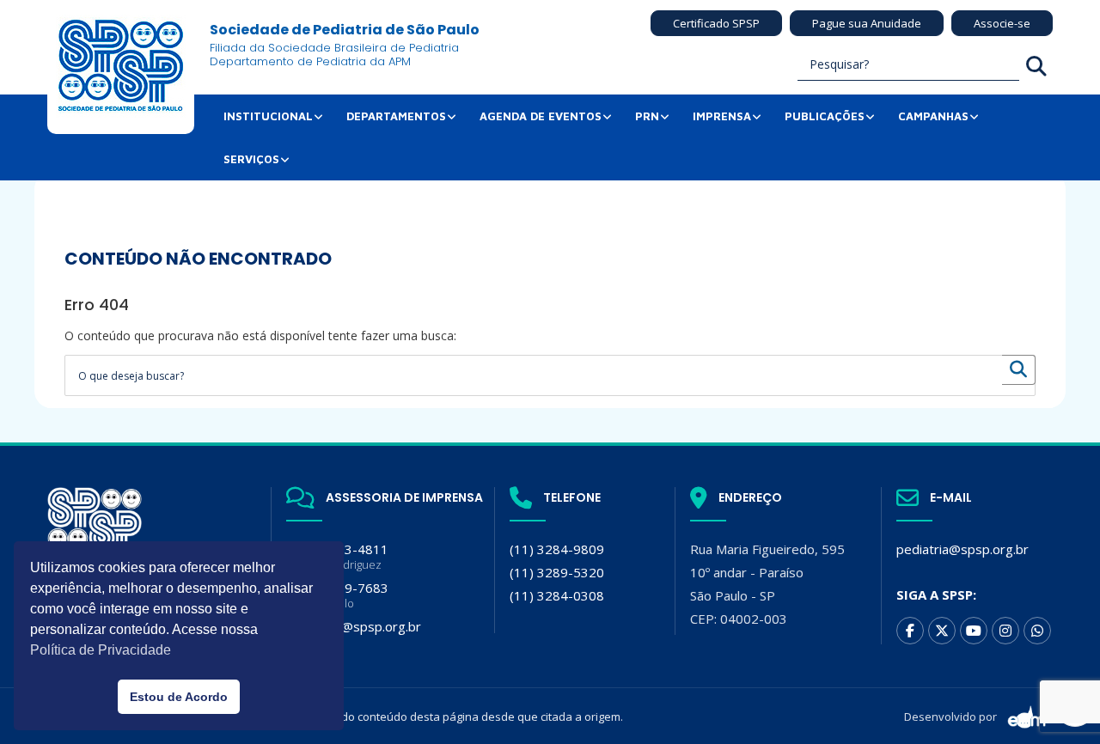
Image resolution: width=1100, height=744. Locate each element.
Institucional (268, 116)
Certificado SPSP (716, 23)
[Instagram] (1005, 630)
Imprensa (722, 116)
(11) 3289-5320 (557, 572)
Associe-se (1002, 23)
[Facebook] (910, 630)
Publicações (825, 116)
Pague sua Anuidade (866, 23)
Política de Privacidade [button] (100, 650)
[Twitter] (942, 630)
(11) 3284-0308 (557, 595)
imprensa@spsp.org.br (353, 626)
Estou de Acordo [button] (179, 697)
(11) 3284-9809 (557, 549)
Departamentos (396, 116)
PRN (647, 116)
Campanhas (933, 116)
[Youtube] (973, 630)
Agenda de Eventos (541, 116)
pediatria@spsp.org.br (962, 549)
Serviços (251, 159)
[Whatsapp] (1037, 630)
